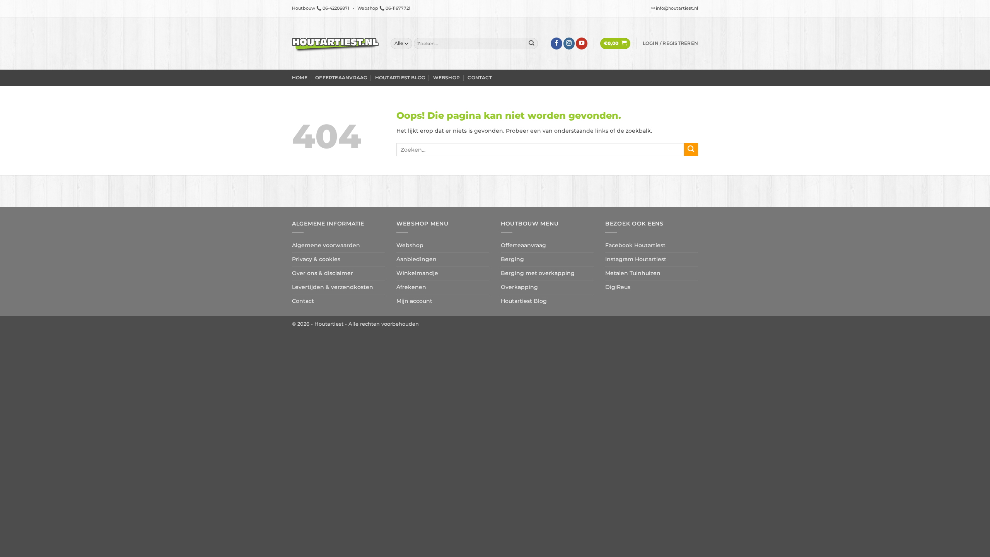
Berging (512, 259)
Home (299, 77)
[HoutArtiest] (335, 43)
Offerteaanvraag (341, 77)
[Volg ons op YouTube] (581, 44)
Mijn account (414, 300)
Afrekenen (411, 287)
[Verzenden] (532, 44)
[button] (615, 44)
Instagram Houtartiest (635, 259)
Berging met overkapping (538, 273)
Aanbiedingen (416, 259)
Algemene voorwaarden (326, 245)
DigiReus (617, 287)
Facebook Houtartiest (635, 245)
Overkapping (519, 287)
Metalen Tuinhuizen (633, 273)
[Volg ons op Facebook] (556, 44)
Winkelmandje (417, 273)
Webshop (446, 77)
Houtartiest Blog (524, 300)
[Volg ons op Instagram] (569, 44)
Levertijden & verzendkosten (332, 287)
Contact (480, 77)
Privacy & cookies (316, 259)
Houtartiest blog (400, 77)
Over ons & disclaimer (322, 273)
